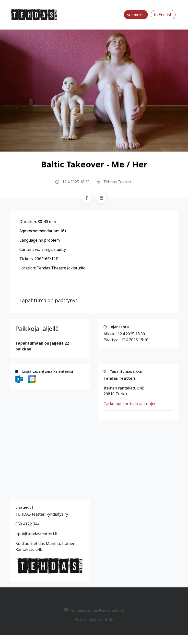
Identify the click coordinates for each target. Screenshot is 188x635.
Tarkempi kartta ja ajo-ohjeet (131, 403)
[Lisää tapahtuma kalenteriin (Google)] (32, 379)
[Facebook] (87, 198)
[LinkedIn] (101, 198)
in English (163, 14)
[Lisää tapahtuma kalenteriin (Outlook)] (19, 379)
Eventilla (105, 619)
